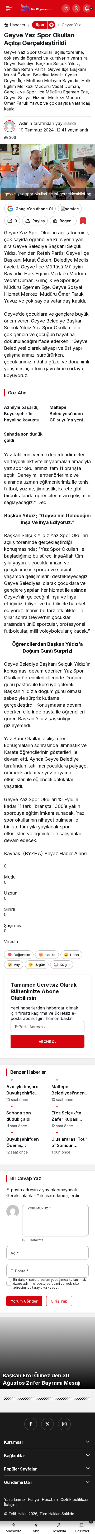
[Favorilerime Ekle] (83, 220)
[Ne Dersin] (35, 7)
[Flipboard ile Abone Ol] (70, 208)
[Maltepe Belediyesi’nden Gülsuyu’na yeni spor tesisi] (70, 411)
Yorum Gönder (24, 1301)
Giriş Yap (59, 1301)
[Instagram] (64, 1424)
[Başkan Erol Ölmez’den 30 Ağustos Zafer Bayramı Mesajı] (47, 1353)
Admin (25, 123)
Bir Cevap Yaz (25, 1178)
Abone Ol (47, 1041)
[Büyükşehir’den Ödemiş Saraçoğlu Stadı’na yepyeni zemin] (25, 1143)
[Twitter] (47, 1424)
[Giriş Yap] (76, 8)
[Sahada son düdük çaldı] (25, 435)
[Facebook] (30, 1424)
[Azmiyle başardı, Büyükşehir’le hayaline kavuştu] (25, 411)
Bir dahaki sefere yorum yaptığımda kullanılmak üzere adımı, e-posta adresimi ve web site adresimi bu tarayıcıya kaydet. (49, 1283)
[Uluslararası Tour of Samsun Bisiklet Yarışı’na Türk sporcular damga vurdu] (70, 1143)
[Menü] (9, 8)
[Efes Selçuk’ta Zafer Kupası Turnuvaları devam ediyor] (70, 1117)
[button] (65, 8)
